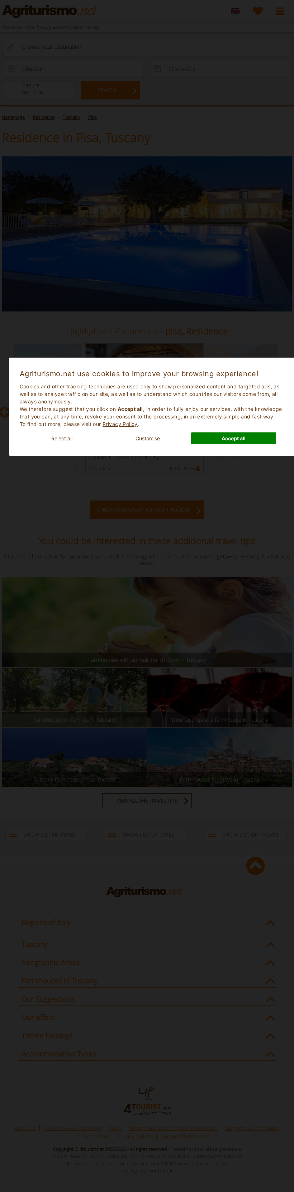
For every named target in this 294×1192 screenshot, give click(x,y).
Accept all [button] (234, 438)
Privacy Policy (120, 424)
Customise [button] (148, 438)
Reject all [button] (61, 438)
